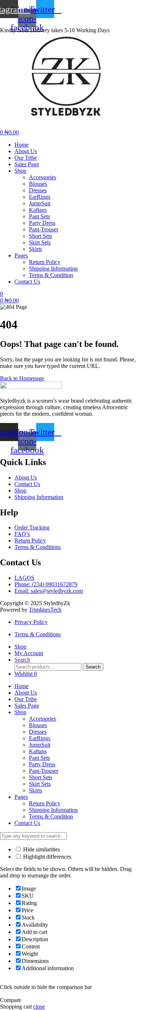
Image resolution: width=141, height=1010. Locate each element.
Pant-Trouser (43, 771)
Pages (21, 797)
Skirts (35, 790)
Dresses (38, 732)
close (39, 1006)
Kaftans (38, 751)
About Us (25, 693)
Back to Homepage (22, 378)
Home (21, 686)
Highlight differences (46, 857)
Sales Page (26, 706)
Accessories (42, 719)
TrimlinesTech (45, 610)
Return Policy (44, 803)
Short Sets (40, 777)
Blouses (38, 725)
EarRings (39, 738)
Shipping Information (53, 810)
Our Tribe (25, 699)
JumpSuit (39, 745)
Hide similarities (41, 849)
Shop (20, 712)
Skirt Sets (40, 784)
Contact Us (27, 823)
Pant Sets (39, 758)
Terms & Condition (51, 816)
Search (93, 667)
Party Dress (42, 764)
